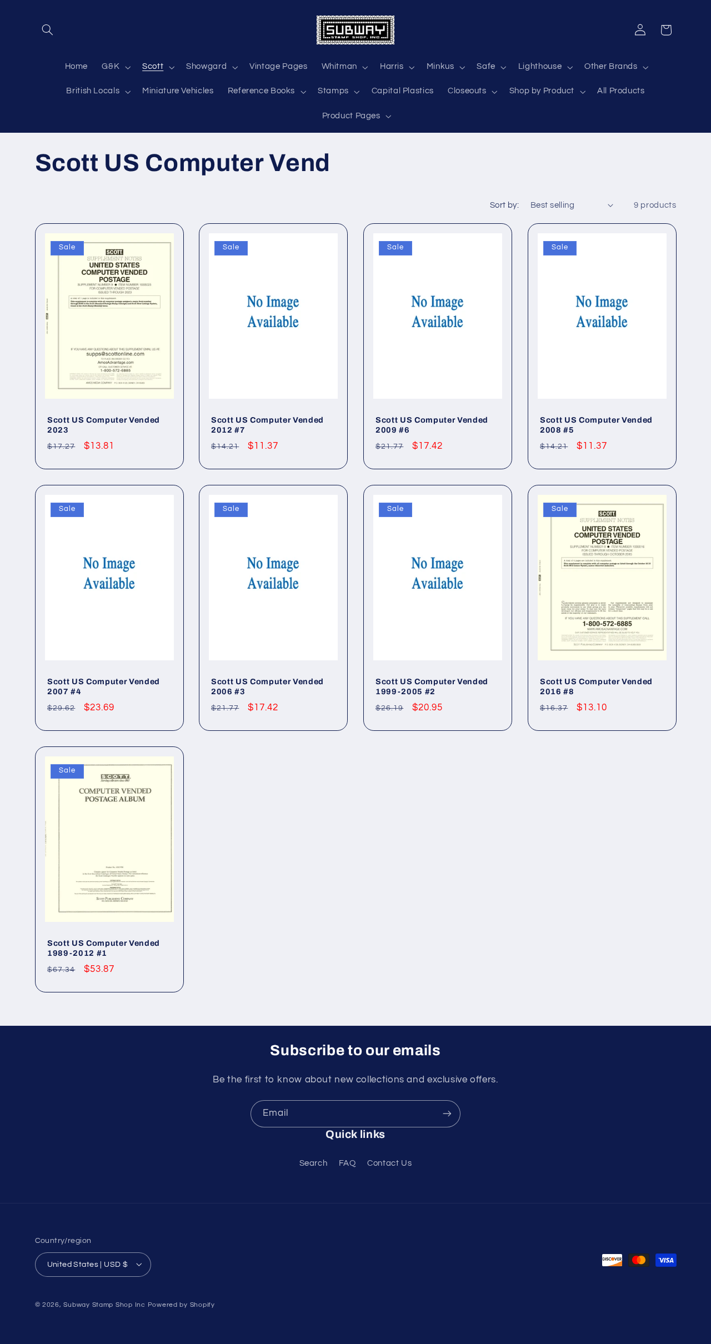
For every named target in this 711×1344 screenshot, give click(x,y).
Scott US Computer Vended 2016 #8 (596, 686)
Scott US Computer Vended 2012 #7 (267, 424)
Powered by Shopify (181, 1304)
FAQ (347, 1163)
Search (313, 1163)
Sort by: (504, 205)
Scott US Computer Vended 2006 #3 (267, 686)
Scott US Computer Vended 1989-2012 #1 (103, 948)
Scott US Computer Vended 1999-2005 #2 (431, 686)
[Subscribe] (447, 1113)
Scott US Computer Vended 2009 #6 (431, 424)
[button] (48, 30)
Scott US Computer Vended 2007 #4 (103, 686)
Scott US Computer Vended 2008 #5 (596, 424)
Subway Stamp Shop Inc (104, 1304)
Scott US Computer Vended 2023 (103, 424)
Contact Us (389, 1163)
